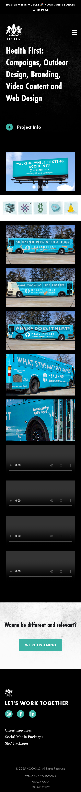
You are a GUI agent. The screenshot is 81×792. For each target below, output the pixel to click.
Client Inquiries (18, 730)
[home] (14, 32)
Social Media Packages (24, 737)
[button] (74, 32)
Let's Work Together (37, 703)
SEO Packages (17, 743)
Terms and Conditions (40, 776)
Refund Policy (40, 787)
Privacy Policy (40, 782)
